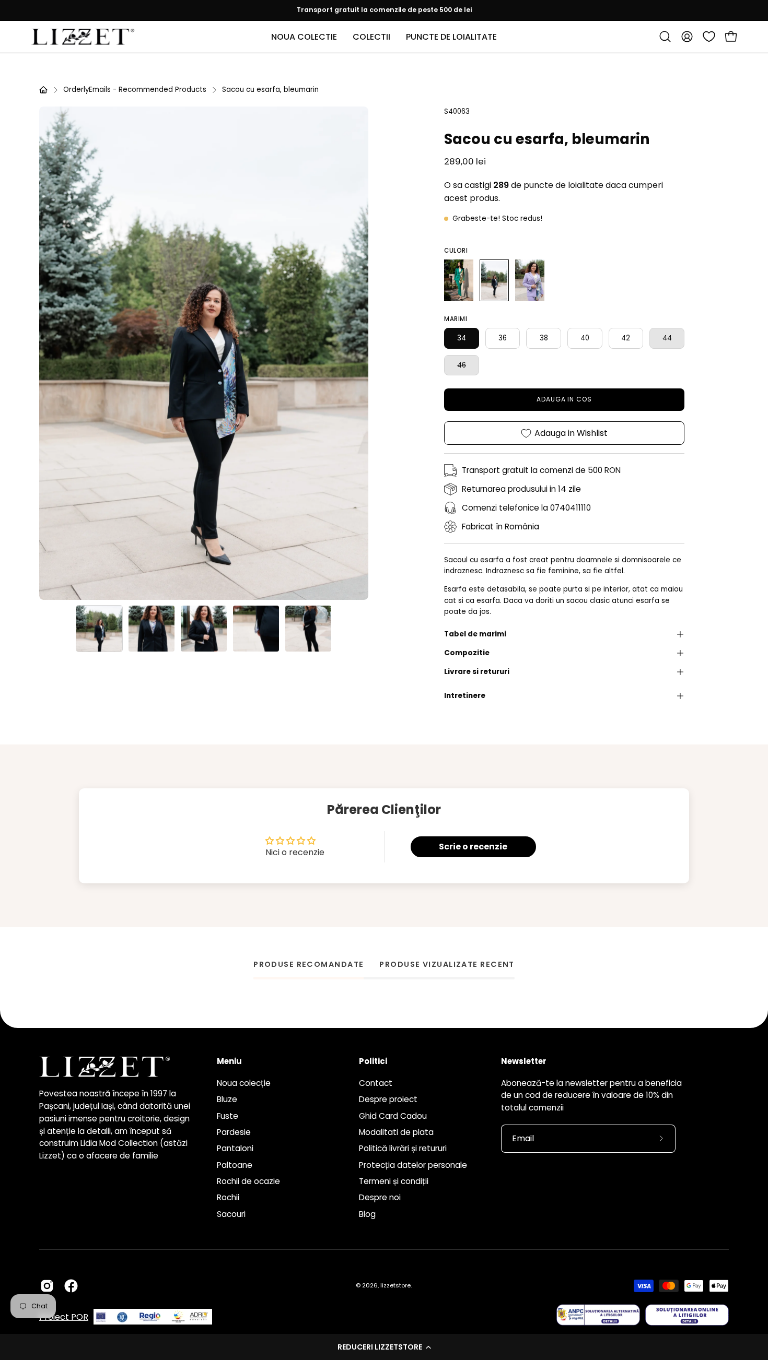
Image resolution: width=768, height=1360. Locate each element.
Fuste (227, 1115)
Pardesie (234, 1132)
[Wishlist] (709, 36)
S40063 (457, 111)
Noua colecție (244, 1083)
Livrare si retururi (476, 672)
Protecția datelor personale (413, 1164)
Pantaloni (235, 1148)
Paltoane (234, 1164)
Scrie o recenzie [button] (473, 847)
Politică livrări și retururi (403, 1148)
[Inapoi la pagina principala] (43, 90)
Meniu (229, 1062)
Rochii (228, 1197)
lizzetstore (395, 1285)
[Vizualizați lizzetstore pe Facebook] (71, 1286)
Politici (373, 1062)
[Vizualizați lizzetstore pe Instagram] (47, 1286)
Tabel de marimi (475, 634)
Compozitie (467, 653)
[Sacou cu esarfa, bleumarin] (99, 628)
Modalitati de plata (396, 1132)
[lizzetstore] (83, 37)
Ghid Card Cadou (393, 1115)
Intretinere (464, 696)
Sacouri (231, 1213)
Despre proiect (388, 1099)
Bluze (227, 1099)
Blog (367, 1213)
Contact (375, 1083)
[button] (384, 1347)
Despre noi (380, 1197)
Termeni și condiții (393, 1181)
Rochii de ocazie (248, 1181)
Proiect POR (63, 1317)
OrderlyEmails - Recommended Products (134, 89)
